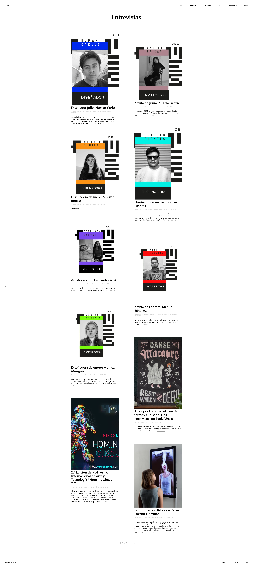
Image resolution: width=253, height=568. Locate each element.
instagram (235, 562)
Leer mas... (106, 123)
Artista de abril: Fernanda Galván (94, 280)
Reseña (208, 10)
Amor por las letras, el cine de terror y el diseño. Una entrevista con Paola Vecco (155, 415)
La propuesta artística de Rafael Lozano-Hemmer (157, 512)
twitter (247, 562)
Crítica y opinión (206, 21)
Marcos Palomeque (105, 111)
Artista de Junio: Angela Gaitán (156, 103)
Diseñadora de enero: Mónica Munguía (93, 369)
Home (180, 5)
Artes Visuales (75, 284)
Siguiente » (130, 543)
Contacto (246, 5)
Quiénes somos (232, 5)
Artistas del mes (206, 24)
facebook (224, 562)
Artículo (208, 17)
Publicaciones (192, 5)
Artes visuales (207, 5)
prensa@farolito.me (10, 562)
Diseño (219, 5)
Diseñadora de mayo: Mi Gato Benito (92, 199)
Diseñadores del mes (216, 21)
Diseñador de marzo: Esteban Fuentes (155, 204)
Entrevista (208, 14)
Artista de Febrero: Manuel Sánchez (153, 308)
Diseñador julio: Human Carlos (93, 108)
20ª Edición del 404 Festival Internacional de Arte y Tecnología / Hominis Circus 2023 (91, 478)
